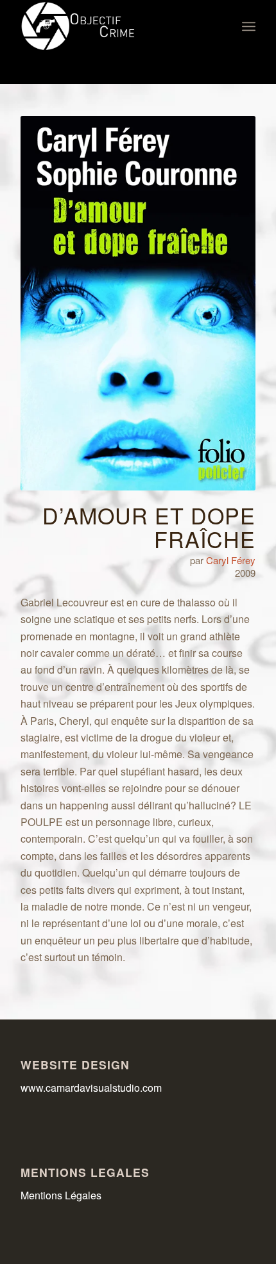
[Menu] (248, 26)
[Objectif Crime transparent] (114, 26)
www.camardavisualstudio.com (92, 1087)
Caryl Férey (230, 560)
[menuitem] (248, 26)
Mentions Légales (61, 1195)
